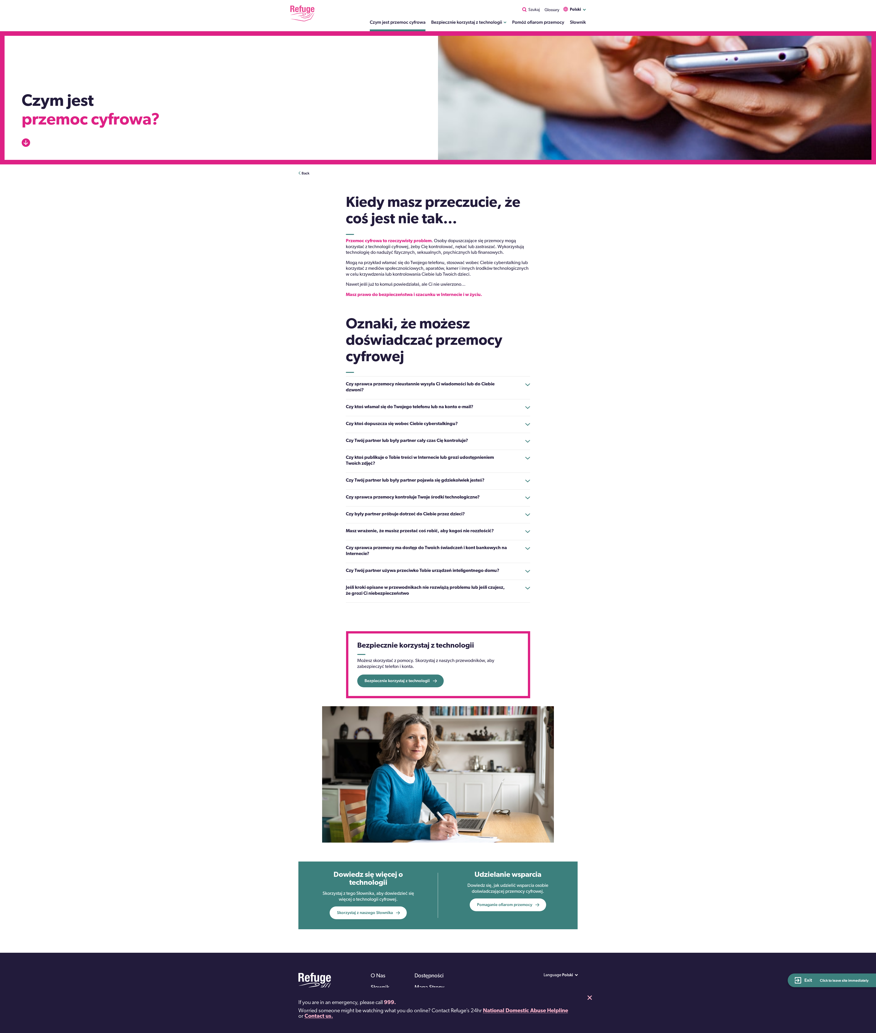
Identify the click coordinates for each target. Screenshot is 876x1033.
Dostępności (429, 976)
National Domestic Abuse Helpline (525, 1011)
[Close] (589, 997)
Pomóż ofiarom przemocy (538, 22)
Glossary (552, 10)
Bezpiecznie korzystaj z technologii (466, 22)
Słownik (578, 22)
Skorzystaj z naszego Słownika (365, 912)
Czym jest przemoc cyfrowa (397, 22)
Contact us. (319, 1016)
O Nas (378, 976)
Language (552, 975)
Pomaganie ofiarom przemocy (504, 904)
